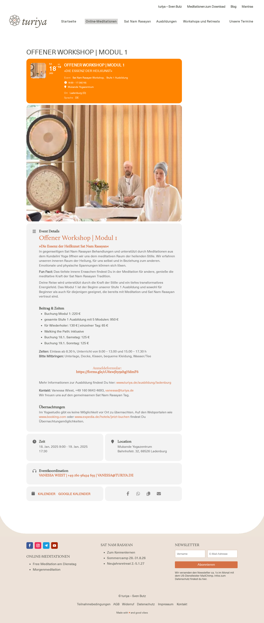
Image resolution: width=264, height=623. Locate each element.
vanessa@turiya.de (119, 390)
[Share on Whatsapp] (138, 494)
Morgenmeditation (46, 569)
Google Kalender (74, 494)
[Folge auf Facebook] (29, 545)
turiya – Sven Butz (170, 7)
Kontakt (182, 604)
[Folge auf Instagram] (38, 545)
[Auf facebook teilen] (128, 494)
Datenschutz (146, 604)
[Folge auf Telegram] (46, 545)
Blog (233, 7)
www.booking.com (53, 417)
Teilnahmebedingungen (94, 604)
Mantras (247, 7)
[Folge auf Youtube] (54, 545)
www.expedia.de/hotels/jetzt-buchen (102, 417)
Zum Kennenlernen (121, 552)
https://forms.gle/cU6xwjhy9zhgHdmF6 (107, 372)
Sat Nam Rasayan (137, 22)
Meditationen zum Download (206, 7)
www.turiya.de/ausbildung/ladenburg (143, 382)
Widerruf (128, 604)
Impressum (165, 604)
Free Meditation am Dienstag (54, 564)
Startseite (68, 22)
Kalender (46, 494)
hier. (204, 579)
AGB (116, 604)
